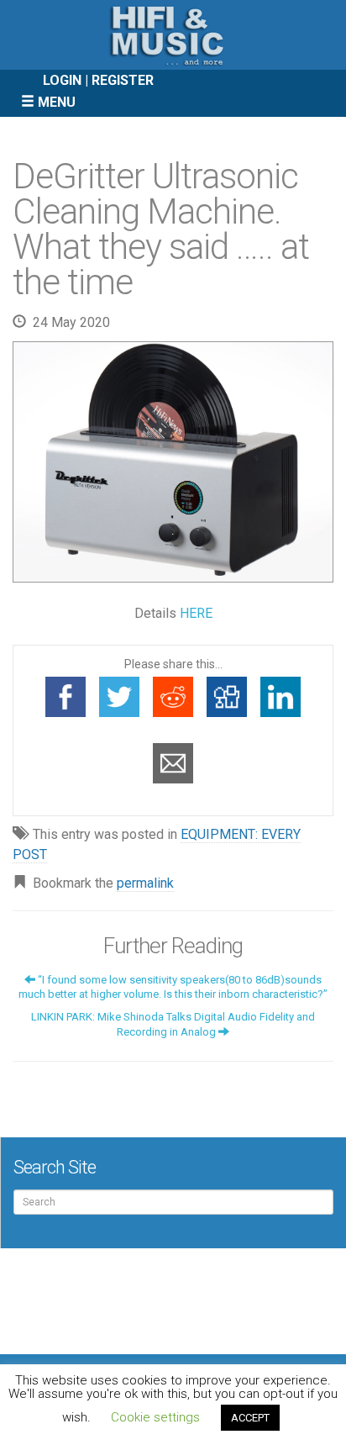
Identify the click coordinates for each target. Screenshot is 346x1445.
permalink (145, 883)
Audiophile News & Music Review (173, 35)
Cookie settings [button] (155, 1417)
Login (62, 80)
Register (123, 80)
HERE (196, 613)
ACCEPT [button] (250, 1417)
